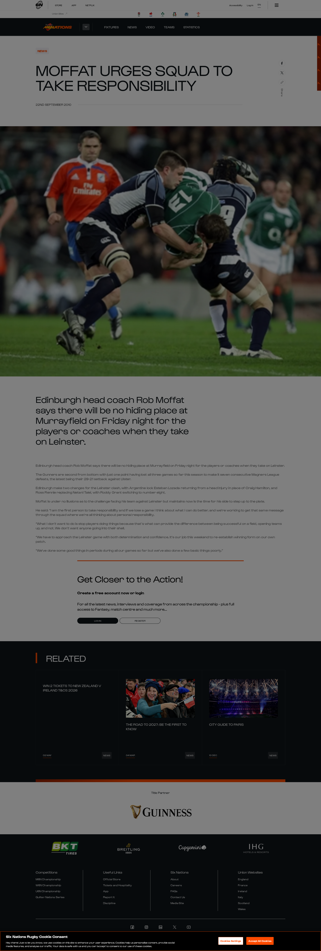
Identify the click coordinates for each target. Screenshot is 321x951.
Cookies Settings (230, 940)
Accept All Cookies (259, 940)
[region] (160, 941)
